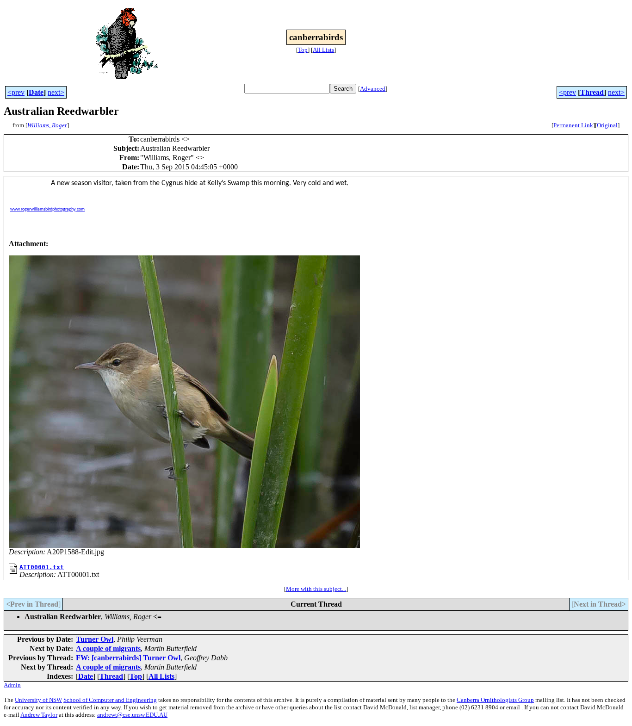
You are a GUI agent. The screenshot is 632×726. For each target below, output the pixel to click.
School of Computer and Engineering (110, 699)
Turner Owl (94, 639)
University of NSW (38, 699)
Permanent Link (573, 125)
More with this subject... (316, 588)
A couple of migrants (108, 648)
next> (56, 92)
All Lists (323, 49)
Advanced (372, 88)
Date (36, 92)
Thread (592, 92)
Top (303, 49)
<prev (16, 92)
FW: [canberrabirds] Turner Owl (128, 658)
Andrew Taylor (38, 714)
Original (607, 125)
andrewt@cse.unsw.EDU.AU (132, 714)
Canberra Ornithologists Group (495, 699)
